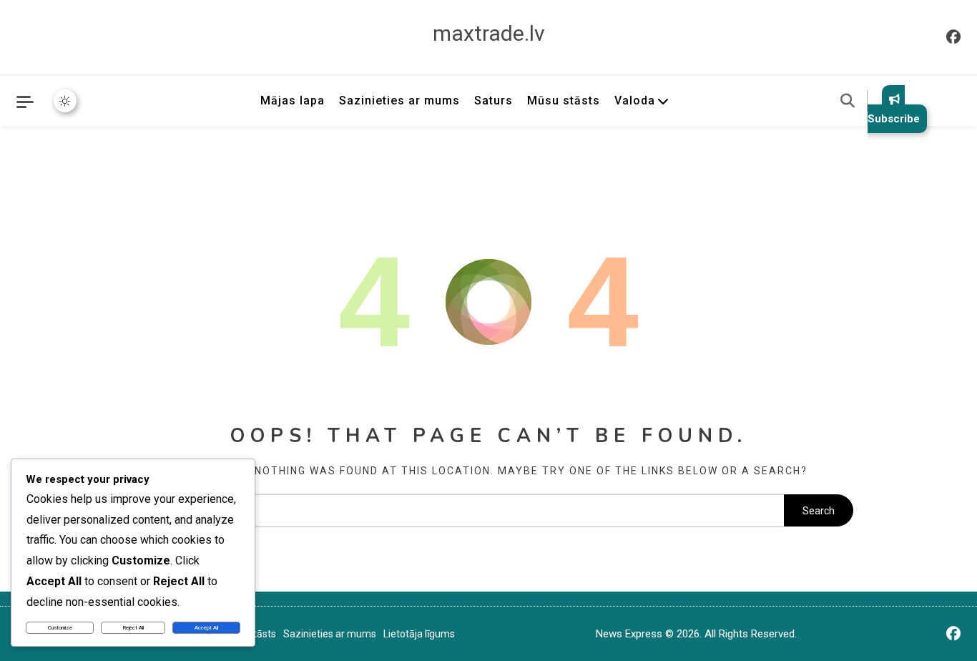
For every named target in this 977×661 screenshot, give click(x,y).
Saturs (493, 100)
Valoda (634, 100)
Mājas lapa (292, 100)
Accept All (206, 628)
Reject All (133, 628)
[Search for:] (454, 510)
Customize (60, 628)
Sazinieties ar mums (399, 100)
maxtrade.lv (489, 33)
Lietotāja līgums (419, 634)
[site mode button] (65, 100)
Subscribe (894, 118)
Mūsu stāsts (563, 100)
